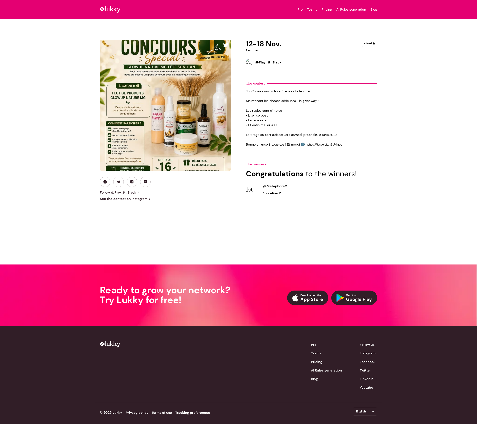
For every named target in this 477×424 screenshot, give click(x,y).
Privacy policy (137, 412)
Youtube (366, 387)
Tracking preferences (192, 412)
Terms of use (162, 412)
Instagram (367, 353)
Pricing (327, 9)
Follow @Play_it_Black (120, 192)
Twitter (365, 370)
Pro (300, 9)
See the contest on (126, 199)
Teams (312, 9)
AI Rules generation (351, 9)
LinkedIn (366, 379)
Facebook (368, 362)
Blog (373, 9)
